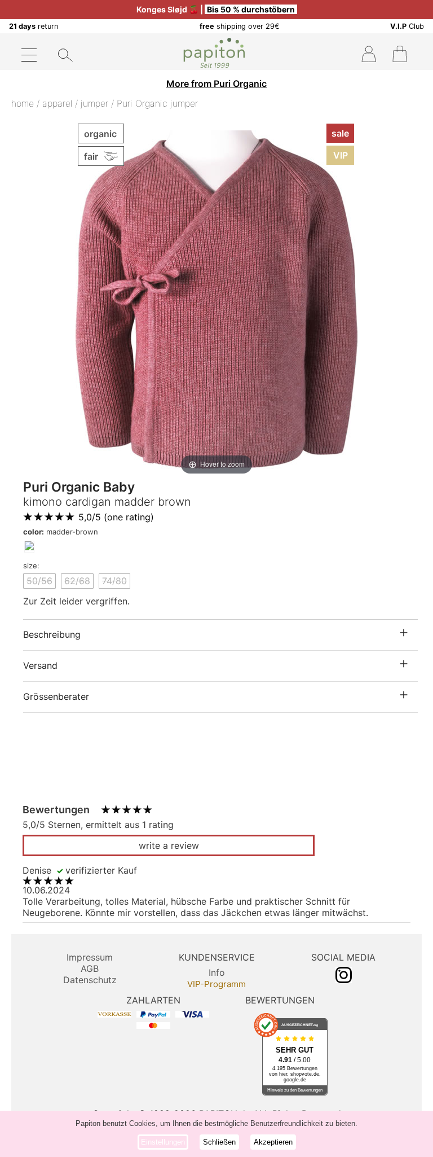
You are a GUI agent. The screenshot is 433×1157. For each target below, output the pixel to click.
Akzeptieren (273, 1142)
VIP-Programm (216, 984)
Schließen (219, 1142)
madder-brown (60, 531)
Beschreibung (52, 634)
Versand (40, 665)
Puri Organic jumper (157, 103)
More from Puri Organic (216, 83)
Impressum (90, 957)
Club (407, 26)
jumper (94, 103)
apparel (57, 103)
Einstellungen (163, 1142)
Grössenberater (56, 696)
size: (31, 565)
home (22, 103)
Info (217, 972)
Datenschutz (90, 979)
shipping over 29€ (240, 26)
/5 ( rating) (116, 517)
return (33, 26)
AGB (90, 968)
